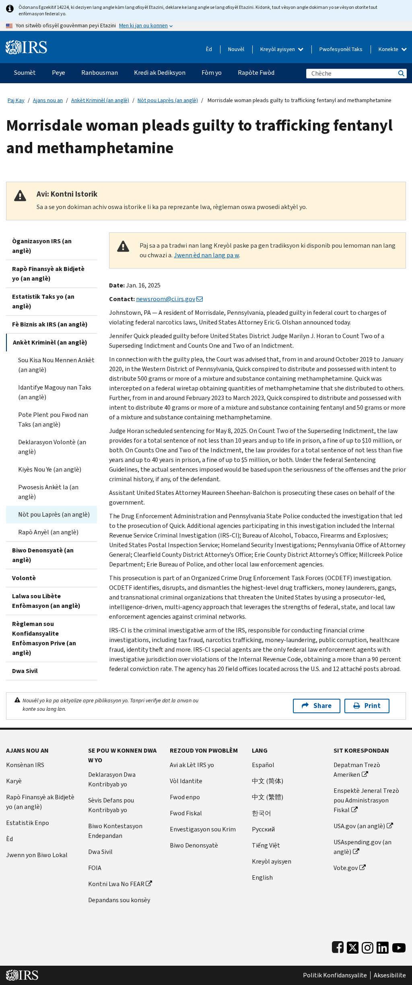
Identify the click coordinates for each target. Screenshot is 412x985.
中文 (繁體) (267, 797)
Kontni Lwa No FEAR (116, 884)
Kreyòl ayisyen (278, 49)
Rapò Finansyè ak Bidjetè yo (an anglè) (48, 274)
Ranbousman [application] (99, 72)
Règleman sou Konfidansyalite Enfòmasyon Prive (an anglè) (44, 638)
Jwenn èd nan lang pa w (206, 255)
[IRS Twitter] (353, 946)
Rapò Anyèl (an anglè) (48, 532)
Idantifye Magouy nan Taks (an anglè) (54, 392)
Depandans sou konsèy (119, 900)
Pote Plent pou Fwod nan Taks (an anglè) (53, 419)
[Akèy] (26, 44)
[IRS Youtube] (399, 946)
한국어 (261, 813)
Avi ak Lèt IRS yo (192, 765)
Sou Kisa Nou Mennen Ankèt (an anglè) (56, 365)
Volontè (24, 578)
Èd (209, 49)
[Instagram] (367, 946)
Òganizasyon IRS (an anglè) (42, 246)
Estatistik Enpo (27, 823)
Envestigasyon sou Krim (203, 829)
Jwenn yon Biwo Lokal (37, 855)
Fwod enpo (185, 797)
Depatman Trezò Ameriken (357, 770)
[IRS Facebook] (338, 946)
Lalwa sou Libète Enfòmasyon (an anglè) (46, 601)
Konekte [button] (389, 49)
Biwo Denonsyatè (194, 845)
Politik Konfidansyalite (335, 975)
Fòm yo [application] (212, 72)
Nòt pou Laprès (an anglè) (168, 100)
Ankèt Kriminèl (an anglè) (100, 100)
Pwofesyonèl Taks (341, 49)
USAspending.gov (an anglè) (362, 847)
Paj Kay (16, 100)
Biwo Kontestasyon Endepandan (115, 831)
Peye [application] (58, 72)
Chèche (401, 73)
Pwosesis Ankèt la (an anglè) (48, 492)
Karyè (14, 781)
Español (263, 765)
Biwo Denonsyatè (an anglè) (43, 555)
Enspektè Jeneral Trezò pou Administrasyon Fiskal (366, 800)
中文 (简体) (267, 781)
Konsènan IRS (25, 765)
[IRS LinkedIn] (383, 946)
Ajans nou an (48, 100)
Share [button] (322, 705)
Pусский (263, 829)
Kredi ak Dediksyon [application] (159, 72)
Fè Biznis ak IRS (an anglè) (50, 324)
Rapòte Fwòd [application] (256, 72)
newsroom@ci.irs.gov (165, 299)
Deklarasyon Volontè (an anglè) (52, 447)
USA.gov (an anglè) (359, 826)
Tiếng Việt (266, 845)
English (262, 877)
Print (373, 705)
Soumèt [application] (25, 72)
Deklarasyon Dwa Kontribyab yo (112, 779)
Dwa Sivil (25, 671)
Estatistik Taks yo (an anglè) (43, 301)
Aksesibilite (390, 975)
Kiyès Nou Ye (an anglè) (49, 469)
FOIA (94, 868)
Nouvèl (236, 49)
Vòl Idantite (186, 781)
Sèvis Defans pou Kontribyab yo (111, 805)
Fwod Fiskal (186, 813)
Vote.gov (346, 868)
